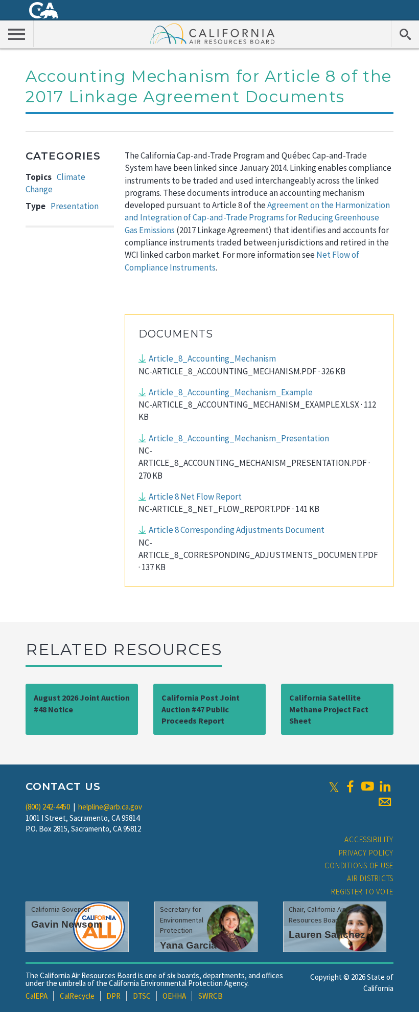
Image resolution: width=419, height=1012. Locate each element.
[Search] (405, 33)
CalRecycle (77, 996)
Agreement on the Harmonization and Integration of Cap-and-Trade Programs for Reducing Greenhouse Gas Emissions (257, 217)
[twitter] (334, 786)
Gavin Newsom (66, 924)
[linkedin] (384, 786)
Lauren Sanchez (327, 934)
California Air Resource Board (212, 33)
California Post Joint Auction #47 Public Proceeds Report (200, 709)
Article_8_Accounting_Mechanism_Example (231, 392)
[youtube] (367, 786)
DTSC (142, 996)
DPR (113, 996)
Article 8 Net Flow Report (195, 496)
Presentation (75, 206)
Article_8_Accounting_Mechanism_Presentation (239, 438)
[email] (384, 801)
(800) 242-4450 (48, 807)
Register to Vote (362, 891)
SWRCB (210, 996)
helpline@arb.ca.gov (110, 807)
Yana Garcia (188, 945)
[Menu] (17, 33)
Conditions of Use (358, 865)
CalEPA (37, 996)
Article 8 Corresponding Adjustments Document (236, 529)
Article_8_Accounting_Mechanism (212, 358)
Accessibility (368, 839)
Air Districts (370, 878)
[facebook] (350, 786)
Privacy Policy (366, 853)
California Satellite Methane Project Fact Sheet (328, 709)
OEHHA (174, 996)
